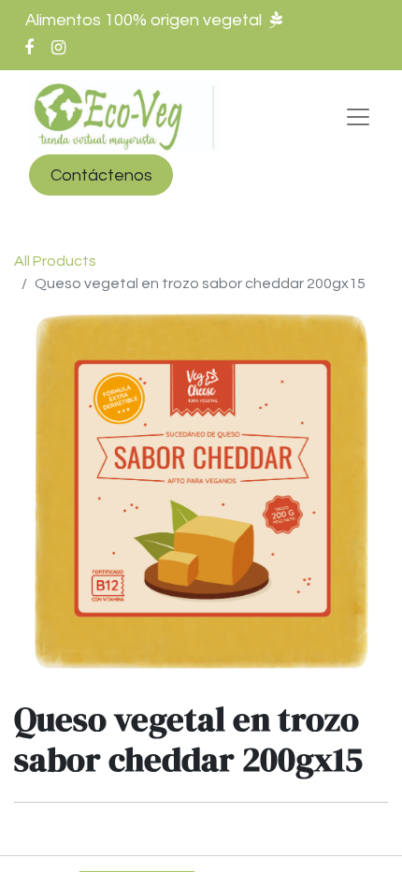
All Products (55, 261)
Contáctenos (101, 175)
